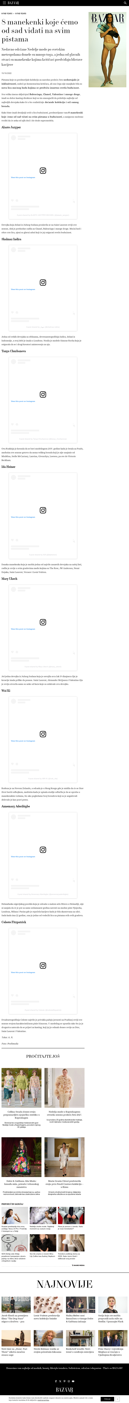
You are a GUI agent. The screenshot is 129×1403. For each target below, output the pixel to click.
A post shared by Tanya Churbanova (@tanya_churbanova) (43, 439)
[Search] (125, 3)
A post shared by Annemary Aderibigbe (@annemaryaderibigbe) (43, 894)
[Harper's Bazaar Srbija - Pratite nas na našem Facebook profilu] (56, 1381)
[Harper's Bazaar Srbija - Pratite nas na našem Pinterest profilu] (64, 1381)
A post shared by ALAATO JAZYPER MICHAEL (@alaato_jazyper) (43, 215)
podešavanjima (43, 1400)
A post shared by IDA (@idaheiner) (43, 555)
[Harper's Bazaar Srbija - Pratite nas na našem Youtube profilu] (73, 1381)
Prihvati (107, 1399)
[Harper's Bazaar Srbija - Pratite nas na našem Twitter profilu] (60, 1381)
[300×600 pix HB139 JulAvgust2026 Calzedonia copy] (107, 49)
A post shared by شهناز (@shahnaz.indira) (43, 327)
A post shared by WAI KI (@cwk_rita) (43, 779)
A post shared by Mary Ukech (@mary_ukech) (43, 667)
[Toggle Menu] (4, 3)
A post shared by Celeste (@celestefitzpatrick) (43, 1010)
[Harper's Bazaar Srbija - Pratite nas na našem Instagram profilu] (69, 1381)
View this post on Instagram (23, 177)
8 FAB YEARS (7, 14)
